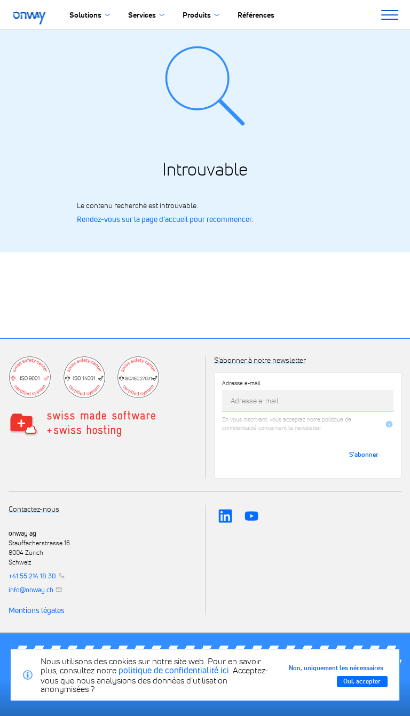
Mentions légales (37, 610)
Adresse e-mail (241, 383)
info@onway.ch (31, 589)
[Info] (389, 424)
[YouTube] (251, 516)
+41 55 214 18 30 (32, 576)
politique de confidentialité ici (174, 670)
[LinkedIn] (225, 516)
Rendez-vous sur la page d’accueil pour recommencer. (165, 219)
